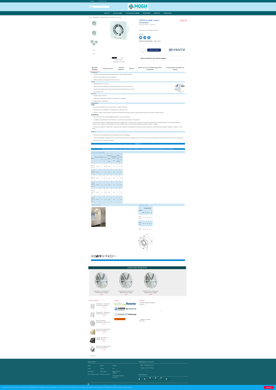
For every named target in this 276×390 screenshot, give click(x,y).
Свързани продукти (121, 68)
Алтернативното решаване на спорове (175, 68)
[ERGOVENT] (119, 319)
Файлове (131, 68)
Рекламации (90, 371)
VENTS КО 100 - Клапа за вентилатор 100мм (126, 292)
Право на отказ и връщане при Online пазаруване (150, 68)
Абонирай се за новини (145, 319)
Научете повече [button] (127, 387)
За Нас (89, 368)
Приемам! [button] (268, 387)
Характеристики (108, 68)
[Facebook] (186, 1)
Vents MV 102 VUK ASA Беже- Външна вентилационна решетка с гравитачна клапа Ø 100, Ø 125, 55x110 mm (103, 330)
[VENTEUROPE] (131, 314)
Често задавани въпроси (93, 374)
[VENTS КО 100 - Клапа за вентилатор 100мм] (126, 280)
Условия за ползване (105, 374)
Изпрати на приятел (118, 59)
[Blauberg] (119, 309)
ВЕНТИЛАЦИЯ (117, 13)
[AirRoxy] (119, 304)
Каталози (115, 365)
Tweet (122, 57)
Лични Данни (103, 371)
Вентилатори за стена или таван (116, 17)
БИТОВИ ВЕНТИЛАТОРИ (104, 17)
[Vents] (131, 309)
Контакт (102, 365)
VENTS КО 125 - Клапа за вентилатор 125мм (101, 292)
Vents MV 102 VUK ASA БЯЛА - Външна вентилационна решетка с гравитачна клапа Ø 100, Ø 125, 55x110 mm (103, 347)
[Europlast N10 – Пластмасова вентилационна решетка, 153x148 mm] (92, 315)
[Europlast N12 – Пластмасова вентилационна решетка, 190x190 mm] (92, 306)
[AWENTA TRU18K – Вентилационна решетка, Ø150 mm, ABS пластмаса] (92, 323)
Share (115, 57)
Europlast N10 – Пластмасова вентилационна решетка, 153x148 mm (103, 313)
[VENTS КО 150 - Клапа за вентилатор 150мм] (151, 280)
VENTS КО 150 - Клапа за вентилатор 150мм (150, 292)
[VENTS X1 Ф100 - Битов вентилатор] (118, 41)
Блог (114, 368)
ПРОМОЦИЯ (146, 13)
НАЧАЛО (107, 13)
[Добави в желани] (142, 46)
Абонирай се (93, 355)
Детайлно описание (95, 68)
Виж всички (142, 320)
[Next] (161, 311)
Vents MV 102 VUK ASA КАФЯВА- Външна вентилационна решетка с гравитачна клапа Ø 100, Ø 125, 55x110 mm (103, 338)
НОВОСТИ (157, 13)
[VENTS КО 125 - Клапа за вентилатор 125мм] (101, 280)
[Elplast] (119, 314)
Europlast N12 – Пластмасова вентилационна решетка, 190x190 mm (103, 304)
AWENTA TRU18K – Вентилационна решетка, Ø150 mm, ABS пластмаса (103, 321)
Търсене (102, 368)
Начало (90, 17)
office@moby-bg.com (149, 365)
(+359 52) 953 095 (102, 1)
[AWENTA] (131, 304)
